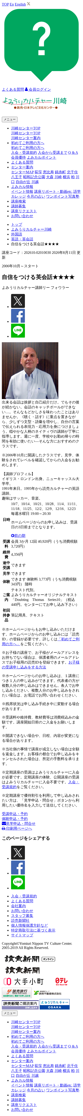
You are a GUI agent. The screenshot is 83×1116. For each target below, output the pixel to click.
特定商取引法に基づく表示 (33, 930)
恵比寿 (48, 172)
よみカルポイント (41, 157)
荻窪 (38, 172)
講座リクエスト (24, 211)
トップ (16, 224)
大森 (49, 177)
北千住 (72, 172)
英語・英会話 (22, 239)
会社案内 (18, 906)
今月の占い (36, 196)
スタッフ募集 (22, 916)
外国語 (16, 234)
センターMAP (22, 172)
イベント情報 (22, 192)
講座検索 (18, 201)
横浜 (66, 177)
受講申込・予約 (15, 814)
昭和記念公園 (34, 177)
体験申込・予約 (15, 819)
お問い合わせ (22, 216)
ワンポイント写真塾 (62, 196)
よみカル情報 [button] (22, 187)
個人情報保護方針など (29, 925)
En (12, 4)
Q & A (73, 153)
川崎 (58, 177)
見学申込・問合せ (21, 824)
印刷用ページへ (18, 828)
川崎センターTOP (25, 133)
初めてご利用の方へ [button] (27, 143)
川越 (35, 182)
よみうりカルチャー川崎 (31, 229)
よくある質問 (22, 162)
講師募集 (18, 206)
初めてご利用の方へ (27, 148)
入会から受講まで (52, 153)
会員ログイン (39, 89)
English (20, 4)
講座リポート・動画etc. (53, 192)
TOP (5, 4)
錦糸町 (60, 172)
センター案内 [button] (22, 167)
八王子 (16, 177)
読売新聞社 (20, 920)
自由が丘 (23, 182)
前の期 (19, 536)
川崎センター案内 (26, 138)
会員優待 (18, 157)
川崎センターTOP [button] (25, 128)
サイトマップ (22, 935)
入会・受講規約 (24, 153)
